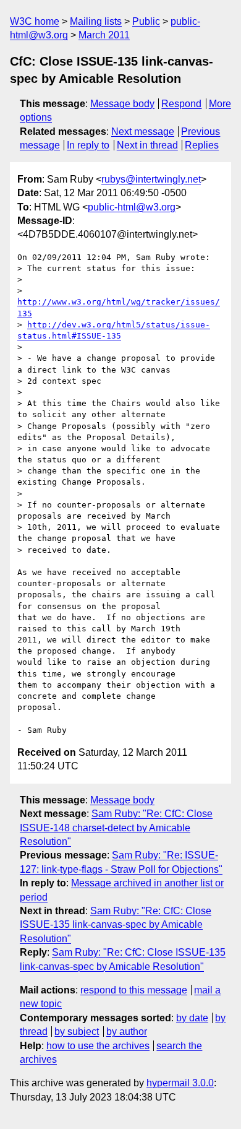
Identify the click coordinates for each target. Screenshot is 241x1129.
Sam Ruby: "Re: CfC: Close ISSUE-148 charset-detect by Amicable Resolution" (116, 827)
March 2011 (104, 35)
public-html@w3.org (131, 207)
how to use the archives (98, 1045)
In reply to (88, 145)
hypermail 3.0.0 (180, 1083)
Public (146, 21)
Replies (202, 145)
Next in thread (147, 145)
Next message (142, 131)
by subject (76, 1031)
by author (126, 1031)
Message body (122, 103)
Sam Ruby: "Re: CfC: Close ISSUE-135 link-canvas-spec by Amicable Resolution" (115, 925)
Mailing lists (96, 21)
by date (192, 1018)
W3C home (34, 21)
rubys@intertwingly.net (151, 179)
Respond (181, 103)
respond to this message (133, 990)
